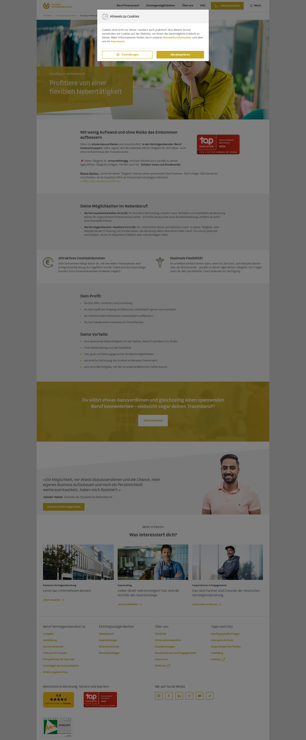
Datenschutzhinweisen (177, 37)
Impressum (118, 41)
